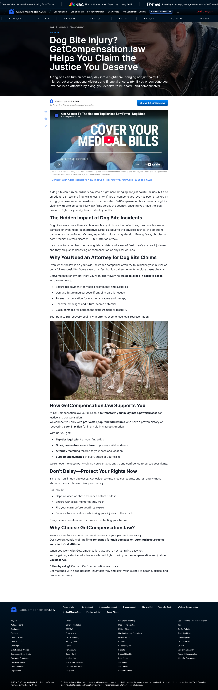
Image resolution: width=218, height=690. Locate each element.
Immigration (71, 658)
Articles (62, 27)
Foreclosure (71, 650)
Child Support (16, 641)
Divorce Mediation (73, 625)
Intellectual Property (74, 662)
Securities (122, 662)
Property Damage (95, 11)
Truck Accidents (184, 633)
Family (68, 646)
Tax (179, 625)
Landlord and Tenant (74, 666)
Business (14, 633)
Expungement (71, 641)
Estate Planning (72, 637)
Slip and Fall (147, 607)
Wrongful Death (165, 607)
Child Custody (17, 637)
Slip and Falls (77, 11)
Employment (71, 633)
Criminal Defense (18, 662)
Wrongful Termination (186, 658)
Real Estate (123, 658)
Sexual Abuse (112, 612)
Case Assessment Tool (161, 11)
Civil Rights (15, 646)
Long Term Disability (126, 621)
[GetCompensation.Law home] (27, 11)
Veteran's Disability (186, 650)
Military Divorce (125, 629)
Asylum (14, 621)
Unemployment (184, 637)
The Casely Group (29, 685)
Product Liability (93, 612)
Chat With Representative (152, 103)
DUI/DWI (69, 629)
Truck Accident (129, 607)
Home (52, 27)
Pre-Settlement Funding (134, 11)
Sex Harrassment (125, 671)
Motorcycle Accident (108, 607)
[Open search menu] (178, 12)
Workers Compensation (188, 607)
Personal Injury (77, 27)
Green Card (70, 654)
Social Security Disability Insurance (192, 621)
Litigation (70, 671)
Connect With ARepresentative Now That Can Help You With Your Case (102, 179)
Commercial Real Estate (21, 654)
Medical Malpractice (72, 612)
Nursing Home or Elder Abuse (130, 633)
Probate (121, 650)
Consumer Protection (19, 658)
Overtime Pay (124, 637)
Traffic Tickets (184, 629)
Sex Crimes (113, 11)
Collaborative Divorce (20, 650)
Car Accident (87, 607)
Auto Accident (17, 625)
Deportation (16, 671)
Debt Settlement (17, 666)
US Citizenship (184, 641)
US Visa (181, 646)
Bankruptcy (16, 629)
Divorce (69, 621)
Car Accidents (60, 11)
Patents (121, 641)
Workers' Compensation (187, 654)
